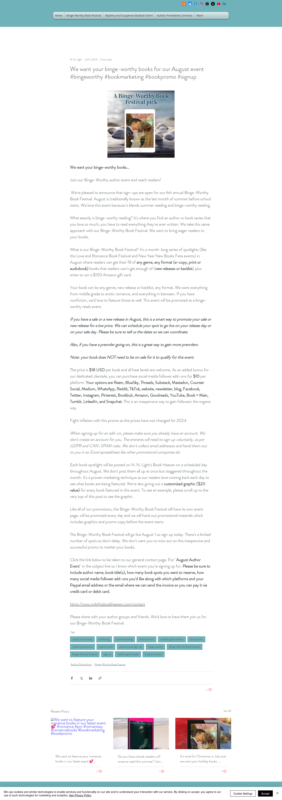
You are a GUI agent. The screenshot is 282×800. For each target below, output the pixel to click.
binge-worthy (155, 647)
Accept (265, 793)
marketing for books (128, 654)
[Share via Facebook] (72, 678)
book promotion (153, 654)
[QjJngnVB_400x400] (190, 4)
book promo (196, 639)
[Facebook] (196, 4)
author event (106, 647)
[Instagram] (201, 4)
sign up (107, 654)
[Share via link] (100, 678)
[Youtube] (219, 4)
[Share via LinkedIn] (90, 678)
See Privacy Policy (80, 795)
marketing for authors (171, 639)
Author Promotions (81, 664)
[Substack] (184, 4)
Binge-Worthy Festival (85, 654)
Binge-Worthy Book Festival (184, 647)
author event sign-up (130, 647)
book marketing (124, 639)
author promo (146, 639)
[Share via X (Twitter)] (81, 678)
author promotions (82, 647)
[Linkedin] (224, 4)
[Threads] (207, 4)
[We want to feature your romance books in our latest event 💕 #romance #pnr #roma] (79, 733)
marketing (104, 639)
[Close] (277, 793)
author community (82, 639)
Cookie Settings (242, 793)
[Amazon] (213, 4)
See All (227, 711)
